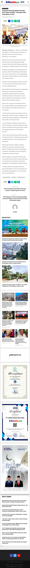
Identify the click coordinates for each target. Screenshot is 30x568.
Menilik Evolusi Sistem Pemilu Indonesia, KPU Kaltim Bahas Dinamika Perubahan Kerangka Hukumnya (7, 305)
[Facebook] (11, 555)
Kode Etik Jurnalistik (19, 564)
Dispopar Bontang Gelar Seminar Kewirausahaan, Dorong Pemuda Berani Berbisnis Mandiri (14, 239)
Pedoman (12, 564)
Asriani (4, 16)
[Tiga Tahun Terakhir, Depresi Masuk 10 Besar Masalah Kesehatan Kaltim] (8, 333)
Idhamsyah (14, 177)
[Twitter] (15, 555)
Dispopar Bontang (6, 177)
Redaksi (7, 564)
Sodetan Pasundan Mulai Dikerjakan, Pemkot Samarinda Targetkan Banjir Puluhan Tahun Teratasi (7, 323)
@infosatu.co (15, 355)
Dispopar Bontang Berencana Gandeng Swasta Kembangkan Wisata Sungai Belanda (14, 262)
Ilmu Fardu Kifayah (21, 177)
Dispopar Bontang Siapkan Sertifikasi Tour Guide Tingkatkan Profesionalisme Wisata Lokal (14, 285)
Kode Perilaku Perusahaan (12, 566)
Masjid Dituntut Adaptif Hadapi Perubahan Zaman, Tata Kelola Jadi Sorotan (21, 304)
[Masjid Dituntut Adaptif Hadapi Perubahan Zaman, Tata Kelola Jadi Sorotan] (21, 297)
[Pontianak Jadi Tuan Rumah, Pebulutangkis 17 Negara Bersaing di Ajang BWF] (21, 315)
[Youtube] (18, 555)
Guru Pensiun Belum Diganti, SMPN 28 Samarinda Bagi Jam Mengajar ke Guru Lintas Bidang (21, 341)
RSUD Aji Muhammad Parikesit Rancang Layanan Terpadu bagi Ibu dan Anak (15, 190)
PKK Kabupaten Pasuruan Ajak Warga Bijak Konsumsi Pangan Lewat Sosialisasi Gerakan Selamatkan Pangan (15, 198)
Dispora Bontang (5, 8)
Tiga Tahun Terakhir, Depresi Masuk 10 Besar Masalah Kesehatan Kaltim (8, 340)
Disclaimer (20, 566)
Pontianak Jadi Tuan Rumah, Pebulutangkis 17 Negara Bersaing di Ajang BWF (21, 322)
